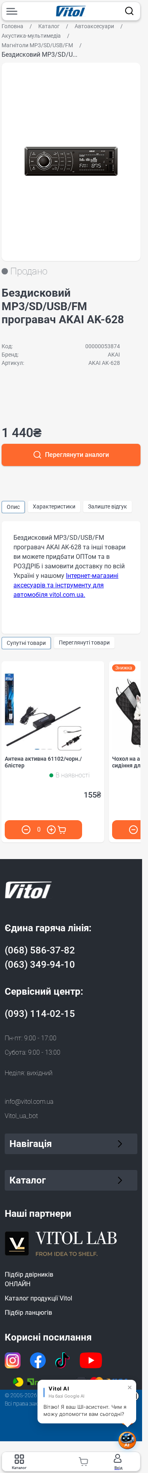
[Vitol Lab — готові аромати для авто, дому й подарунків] (61, 1242)
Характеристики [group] (54, 506)
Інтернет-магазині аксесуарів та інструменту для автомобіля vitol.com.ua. (65, 585)
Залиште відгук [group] (107, 506)
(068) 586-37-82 (40, 950)
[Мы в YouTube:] (91, 1360)
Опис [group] (13, 507)
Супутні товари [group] (26, 643)
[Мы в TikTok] (62, 1360)
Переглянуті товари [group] (84, 642)
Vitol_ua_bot (21, 1116)
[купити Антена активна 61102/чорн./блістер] (62, 829)
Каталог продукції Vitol (38, 1298)
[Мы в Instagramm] (13, 1360)
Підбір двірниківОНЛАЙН (29, 1279)
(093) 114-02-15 (40, 1013)
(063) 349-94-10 (40, 964)
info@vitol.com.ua (29, 1101)
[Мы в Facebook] (38, 1360)
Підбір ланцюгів (28, 1312)
